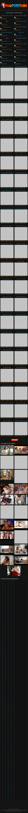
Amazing (3, 55)
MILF (24, 49)
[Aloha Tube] (7, 489)
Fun (7, 49)
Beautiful (3, 101)
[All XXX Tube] (21, 549)
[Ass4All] (21, 524)
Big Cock (20, 38)
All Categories (9, 12)
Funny (10, 49)
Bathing (3, 60)
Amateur (17, 15)
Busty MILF (6, 403)
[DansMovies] (7, 535)
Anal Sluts (10, 137)
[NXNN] (7, 462)
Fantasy (7, 243)
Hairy (6, 66)
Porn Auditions (9, 32)
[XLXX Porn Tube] (14, 571)
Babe (21, 21)
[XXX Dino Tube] (21, 537)
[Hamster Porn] (21, 489)
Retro (21, 55)
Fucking (25, 208)
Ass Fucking (6, 208)
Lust (23, 32)
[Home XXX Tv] (7, 475)
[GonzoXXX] (21, 462)
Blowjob (3, 15)
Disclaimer (7, 811)
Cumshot (24, 332)
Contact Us (20, 811)
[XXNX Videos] (7, 512)
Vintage (24, 55)
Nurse (10, 349)
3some (17, 172)
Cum (21, 243)
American (21, 43)
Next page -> (14, 439)
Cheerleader (23, 367)
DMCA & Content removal (14, 811)
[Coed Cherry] (21, 512)
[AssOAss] (7, 524)
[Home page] (14, 5)
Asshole (11, 172)
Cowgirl (7, 119)
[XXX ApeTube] (7, 500)
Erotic (10, 84)
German (9, 26)
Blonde (21, 15)
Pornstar (24, 155)
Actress (16, 43)
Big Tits (3, 43)
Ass (17, 137)
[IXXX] (21, 476)
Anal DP (6, 137)
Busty (2, 403)
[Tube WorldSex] (21, 500)
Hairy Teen (10, 66)
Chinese (7, 101)
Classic (7, 15)
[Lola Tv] (7, 450)
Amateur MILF (9, 190)
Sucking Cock (9, 155)
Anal (17, 38)
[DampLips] (7, 549)
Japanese (23, 84)
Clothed (11, 15)
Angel (3, 332)
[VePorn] (21, 450)
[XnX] (21, 560)
